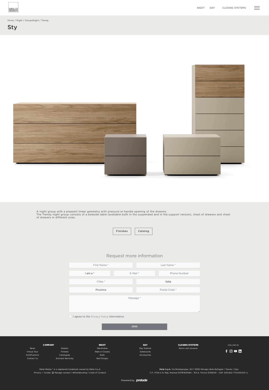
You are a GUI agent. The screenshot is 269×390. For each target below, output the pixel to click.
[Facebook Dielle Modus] (226, 352)
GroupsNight (32, 20)
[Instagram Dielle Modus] (231, 352)
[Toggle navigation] (257, 8)
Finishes (122, 231)
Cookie (47, 373)
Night (201, 8)
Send (134, 327)
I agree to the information (98, 316)
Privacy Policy (99, 317)
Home (10, 20)
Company (48, 345)
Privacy (37, 373)
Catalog (143, 231)
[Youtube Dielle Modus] (235, 352)
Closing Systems (234, 8)
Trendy (45, 20)
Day (212, 8)
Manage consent (62, 373)
